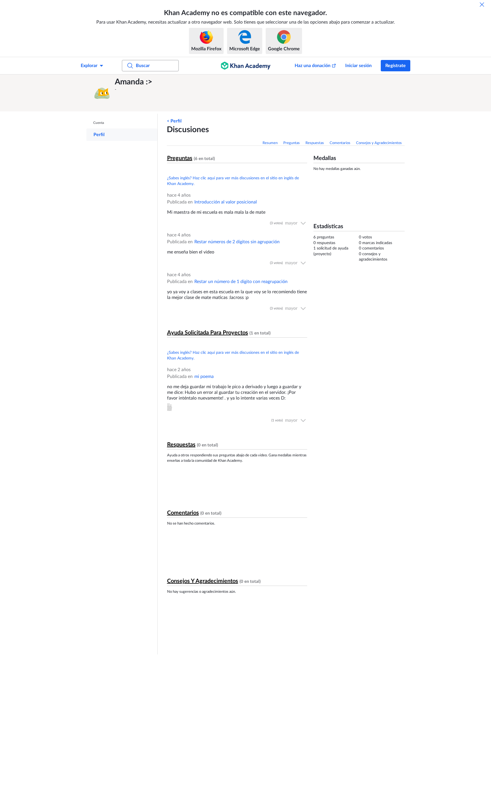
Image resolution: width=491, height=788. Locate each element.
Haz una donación (312, 65)
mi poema (204, 376)
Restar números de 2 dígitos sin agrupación (237, 242)
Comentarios (340, 143)
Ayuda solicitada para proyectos (207, 333)
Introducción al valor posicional (225, 202)
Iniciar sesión (358, 65)
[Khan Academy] (246, 65)
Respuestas (314, 143)
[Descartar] (481, 4)
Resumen (270, 143)
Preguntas (291, 143)
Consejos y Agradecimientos (379, 143)
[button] (102, 93)
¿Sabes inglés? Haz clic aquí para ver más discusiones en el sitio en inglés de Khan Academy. (233, 181)
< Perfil (174, 121)
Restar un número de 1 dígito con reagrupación (241, 281)
